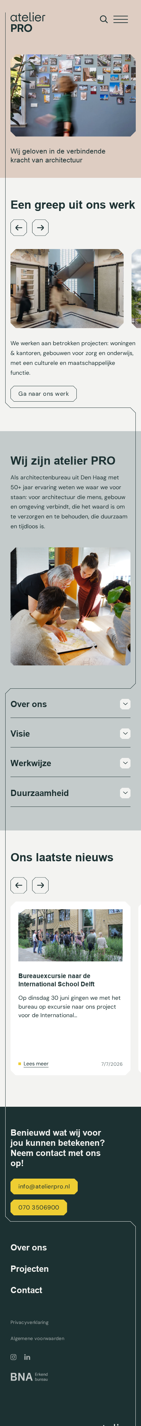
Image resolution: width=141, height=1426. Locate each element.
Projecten (29, 1269)
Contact (26, 1290)
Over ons (28, 1247)
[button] (18, 228)
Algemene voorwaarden (37, 1338)
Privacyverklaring (29, 1322)
